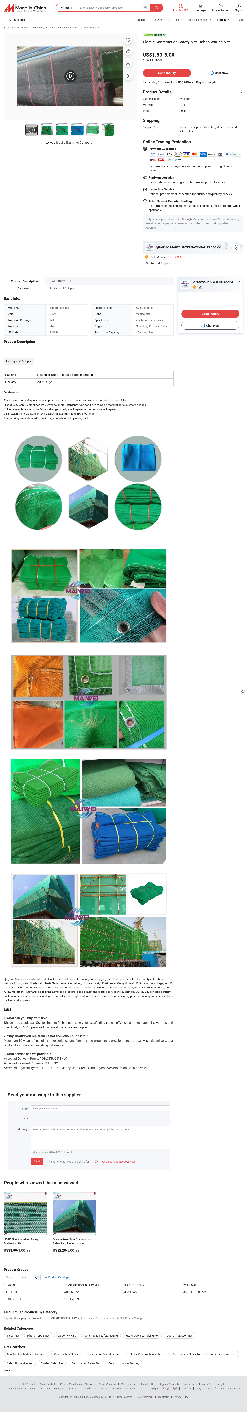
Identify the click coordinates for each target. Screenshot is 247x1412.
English (33, 1388)
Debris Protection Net (179, 1335)
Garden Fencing (66, 1335)
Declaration (163, 1396)
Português (59, 1388)
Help (176, 20)
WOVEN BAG (71, 1292)
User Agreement (145, 1396)
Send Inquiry (167, 73)
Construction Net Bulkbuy (123, 1363)
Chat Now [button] (221, 73)
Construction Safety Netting (101, 1335)
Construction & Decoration (28, 27)
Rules (240, 20)
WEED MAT (189, 1285)
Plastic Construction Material (146, 1354)
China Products (48, 1384)
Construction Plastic (66, 1354)
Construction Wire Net (223, 1354)
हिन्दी (175, 1388)
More (7, 1370)
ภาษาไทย (186, 1388)
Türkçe (198, 1388)
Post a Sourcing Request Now (115, 1161)
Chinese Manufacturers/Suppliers (77, 1384)
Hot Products (29, 1384)
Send (37, 1161)
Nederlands (131, 1388)
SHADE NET (11, 1285)
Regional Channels (169, 1384)
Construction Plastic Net (186, 1354)
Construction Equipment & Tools (63, 27)
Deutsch (116, 1388)
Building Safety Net (52, 1363)
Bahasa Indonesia (230, 1388)
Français (73, 1388)
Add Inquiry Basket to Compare (71, 142)
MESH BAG (130, 1292)
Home (7, 27)
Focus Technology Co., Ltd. (98, 1396)
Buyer (158, 20)
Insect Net (13, 1335)
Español (45, 1388)
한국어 (154, 1388)
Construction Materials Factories (26, 1354)
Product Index (190, 1384)
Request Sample (206, 82)
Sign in (239, 10)
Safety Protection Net (20, 1363)
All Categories (17, 20)
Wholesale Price (129, 1384)
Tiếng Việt (211, 1388)
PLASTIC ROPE (133, 1285)
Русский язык (89, 1388)
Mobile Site (207, 1384)
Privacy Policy (180, 1396)
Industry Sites (148, 1384)
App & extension (198, 20)
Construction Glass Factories (104, 1354)
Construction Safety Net (86, 1363)
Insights (221, 1384)
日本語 (165, 1388)
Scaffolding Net (92, 27)
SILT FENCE (11, 1292)
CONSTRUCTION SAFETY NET (81, 1285)
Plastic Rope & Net (38, 1335)
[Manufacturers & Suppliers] (25, 8)
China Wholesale (108, 1384)
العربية (144, 1388)
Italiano (104, 1388)
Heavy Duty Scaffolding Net (142, 1335)
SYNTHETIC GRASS (194, 1292)
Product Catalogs (58, 1277)
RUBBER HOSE (13, 1299)
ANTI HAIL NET (73, 1299)
